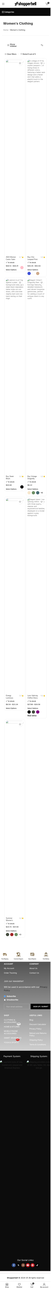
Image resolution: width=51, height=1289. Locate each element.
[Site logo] (25, 4)
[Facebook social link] (14, 1265)
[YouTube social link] (28, 1265)
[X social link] (18, 1265)
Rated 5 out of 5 (29, 54)
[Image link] (12, 1158)
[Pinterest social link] (33, 1265)
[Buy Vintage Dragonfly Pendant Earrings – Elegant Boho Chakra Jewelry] (36, 376)
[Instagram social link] (23, 1265)
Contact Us (34, 973)
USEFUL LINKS (35, 1015)
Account (8, 964)
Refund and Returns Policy (37, 1034)
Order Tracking (10, 973)
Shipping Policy (36, 1040)
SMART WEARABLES (12, 1038)
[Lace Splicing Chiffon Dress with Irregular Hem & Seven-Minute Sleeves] (36, 596)
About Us (33, 968)
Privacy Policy (35, 1029)
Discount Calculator (37, 1024)
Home (5, 30)
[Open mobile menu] (3, 4)
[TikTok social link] (37, 1265)
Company (34, 964)
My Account (9, 968)
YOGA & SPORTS (11, 1041)
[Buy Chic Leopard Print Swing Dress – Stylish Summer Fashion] (36, 157)
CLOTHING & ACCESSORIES (10, 1021)
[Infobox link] (5, 956)
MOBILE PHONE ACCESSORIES (11, 1032)
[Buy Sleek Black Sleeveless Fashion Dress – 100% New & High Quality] (15, 376)
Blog (31, 1020)
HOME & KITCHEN (12, 1026)
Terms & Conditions (37, 1044)
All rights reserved (36, 1278)
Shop (6, 1015)
